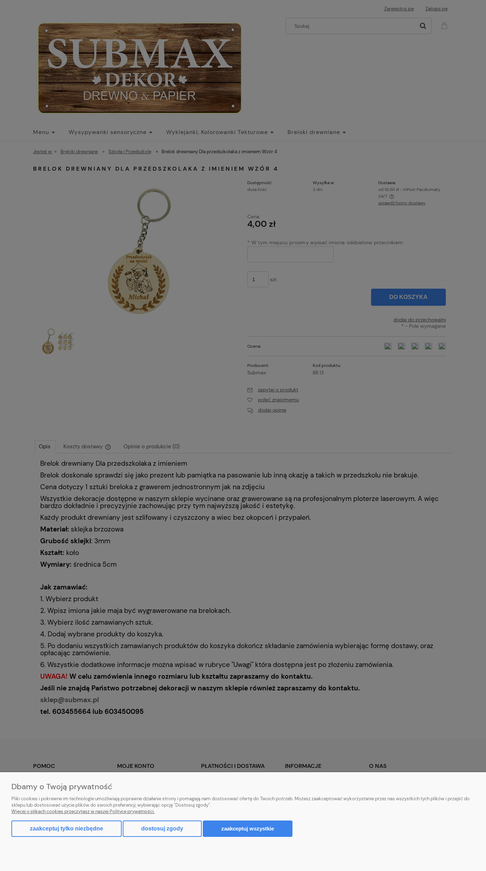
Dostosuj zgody (162, 828)
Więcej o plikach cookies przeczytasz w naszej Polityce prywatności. (83, 811)
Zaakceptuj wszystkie (247, 828)
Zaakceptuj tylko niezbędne (66, 828)
